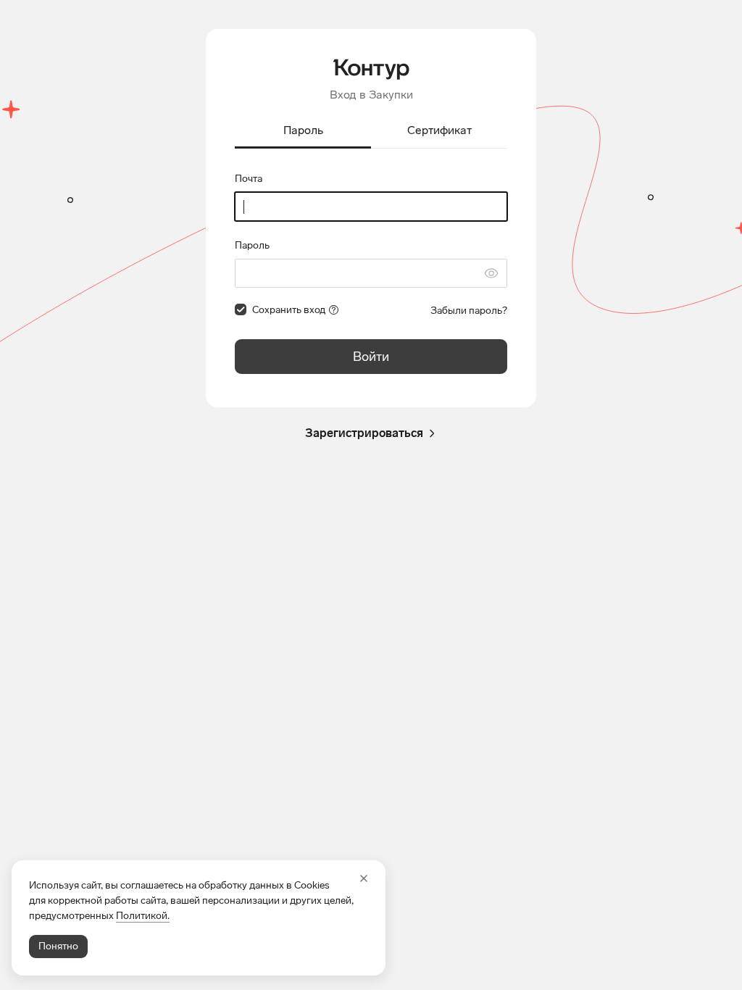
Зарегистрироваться (364, 433)
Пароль (252, 245)
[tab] (303, 132)
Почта (248, 178)
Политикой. (143, 916)
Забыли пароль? (468, 310)
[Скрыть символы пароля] (491, 273)
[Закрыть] (364, 878)
